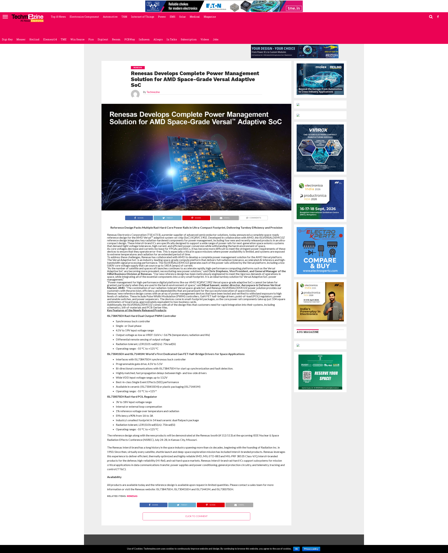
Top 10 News (58, 16)
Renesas (132, 496)
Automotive (110, 16)
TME (63, 39)
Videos (205, 39)
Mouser (21, 39)
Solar (182, 16)
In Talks (172, 39)
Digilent (103, 39)
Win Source (77, 39)
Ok (296, 549)
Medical (195, 16)
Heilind (34, 39)
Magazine (210, 16)
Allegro (158, 39)
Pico (91, 39)
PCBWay (129, 39)
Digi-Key (7, 39)
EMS (172, 16)
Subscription (189, 39)
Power (162, 16)
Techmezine (153, 92)
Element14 (50, 39)
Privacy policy (311, 549)
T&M (124, 16)
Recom (116, 39)
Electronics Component (84, 16)
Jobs (215, 39)
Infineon (144, 39)
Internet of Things (142, 16)
